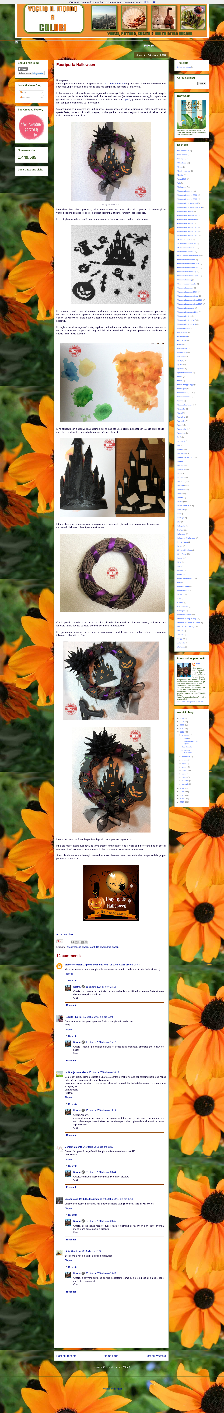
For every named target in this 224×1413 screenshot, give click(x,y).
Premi (179, 582)
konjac (179, 546)
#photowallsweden (184, 373)
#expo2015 (181, 179)
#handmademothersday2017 (189, 276)
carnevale (181, 477)
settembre (186, 757)
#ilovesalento (182, 336)
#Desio (180, 167)
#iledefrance (182, 332)
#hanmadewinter (184, 328)
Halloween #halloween (107, 947)
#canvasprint (182, 155)
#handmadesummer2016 (187, 292)
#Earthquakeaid (183, 171)
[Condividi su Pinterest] (86, 942)
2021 (182, 722)
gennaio (185, 784)
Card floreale (186, 747)
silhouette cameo (184, 615)
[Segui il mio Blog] (23, 70)
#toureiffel (181, 409)
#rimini (179, 381)
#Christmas (181, 163)
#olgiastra (181, 356)
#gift (179, 183)
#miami (180, 344)
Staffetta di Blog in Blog (186, 619)
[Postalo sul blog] (76, 942)
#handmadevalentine (185, 308)
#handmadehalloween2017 (188, 268)
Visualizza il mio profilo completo (190, 702)
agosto (185, 760)
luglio (184, 763)
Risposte (72, 980)
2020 (182, 725)
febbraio (185, 781)
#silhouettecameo (184, 397)
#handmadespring (184, 280)
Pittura (179, 574)
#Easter (180, 175)
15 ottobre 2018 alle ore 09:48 (98, 1017)
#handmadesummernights (187, 296)
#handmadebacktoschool (187, 203)
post (127, 99)
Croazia (180, 498)
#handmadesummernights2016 (189, 300)
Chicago (180, 485)
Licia (67, 1251)
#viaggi (180, 425)
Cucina (180, 502)
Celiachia (180, 481)
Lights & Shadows (184, 550)
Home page (111, 1355)
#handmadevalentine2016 (187, 312)
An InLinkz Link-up (65, 934)
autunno (180, 449)
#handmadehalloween (78, 947)
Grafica (180, 530)
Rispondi (69, 973)
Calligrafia (181, 469)
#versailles (181, 421)
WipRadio (181, 647)
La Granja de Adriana (76, 1072)
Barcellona (181, 453)
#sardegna (181, 389)
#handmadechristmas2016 (188, 231)
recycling (180, 594)
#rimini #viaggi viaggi (185, 385)
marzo (184, 777)
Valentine (181, 631)
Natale (179, 558)
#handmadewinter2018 (186, 324)
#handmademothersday (186, 272)
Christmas (181, 490)
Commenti (26, 97)
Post (24, 93)
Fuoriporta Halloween (186, 751)
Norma (76, 986)
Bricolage (181, 465)
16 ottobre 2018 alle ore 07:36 (98, 1147)
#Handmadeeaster (184, 239)
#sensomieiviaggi (184, 393)
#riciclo (180, 377)
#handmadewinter (184, 316)
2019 (182, 729)
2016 (182, 792)
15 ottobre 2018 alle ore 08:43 (125, 964)
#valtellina (181, 417)
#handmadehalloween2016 (188, 264)
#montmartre (182, 348)
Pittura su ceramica (184, 578)
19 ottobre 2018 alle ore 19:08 (118, 1199)
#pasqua (180, 369)
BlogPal (180, 461)
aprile (184, 774)
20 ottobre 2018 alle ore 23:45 (101, 1221)
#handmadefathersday (186, 252)
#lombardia (181, 340)
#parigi (180, 360)
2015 (182, 795)
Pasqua (180, 570)
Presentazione (183, 586)
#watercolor (181, 429)
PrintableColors (183, 590)
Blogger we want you (185, 457)
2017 (182, 788)
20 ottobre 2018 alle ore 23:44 (101, 1172)
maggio (185, 770)
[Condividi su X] (79, 942)
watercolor (181, 643)
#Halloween (182, 187)
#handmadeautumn (185, 191)
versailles (180, 635)
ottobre (185, 738)
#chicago (180, 159)
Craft (92, 947)
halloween (181, 534)
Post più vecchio (155, 1355)
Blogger (118, 1388)
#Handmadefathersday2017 (188, 256)
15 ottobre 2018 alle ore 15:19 (101, 1110)
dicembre (186, 735)
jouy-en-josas (182, 542)
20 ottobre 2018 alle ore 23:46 (101, 1273)
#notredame (182, 352)
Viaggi (179, 639)
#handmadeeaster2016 (186, 243)
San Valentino (182, 607)
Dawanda (181, 510)
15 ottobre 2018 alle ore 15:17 (101, 1042)
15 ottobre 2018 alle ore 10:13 (104, 1072)
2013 (182, 802)
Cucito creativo (183, 506)
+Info (146, 2)
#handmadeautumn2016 (187, 195)
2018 (182, 732)
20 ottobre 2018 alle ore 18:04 (86, 1251)
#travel (180, 413)
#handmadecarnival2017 (187, 215)
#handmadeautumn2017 (187, 199)
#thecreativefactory (184, 405)
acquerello (181, 441)
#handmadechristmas (185, 223)
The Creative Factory (114, 83)
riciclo (179, 598)
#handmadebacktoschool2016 (189, 207)
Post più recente (66, 1355)
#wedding (181, 433)
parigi (179, 566)
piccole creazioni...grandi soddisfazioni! (86, 964)
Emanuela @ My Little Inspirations (83, 1199)
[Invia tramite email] (72, 942)
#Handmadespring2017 (186, 284)
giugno (185, 767)
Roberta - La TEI (73, 1017)
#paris (179, 364)
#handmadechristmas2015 (188, 227)
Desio (179, 514)
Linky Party (181, 554)
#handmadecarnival (185, 211)
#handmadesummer (185, 288)
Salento (180, 602)
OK (154, 2)
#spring (180, 401)
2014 (182, 799)
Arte (178, 445)
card (179, 473)
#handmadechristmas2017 (188, 235)
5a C (179, 437)
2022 (182, 718)
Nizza (179, 562)
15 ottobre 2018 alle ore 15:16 (101, 986)
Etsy (179, 522)
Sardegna (181, 611)
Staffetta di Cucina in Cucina (188, 623)
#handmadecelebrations (187, 219)
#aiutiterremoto (183, 151)
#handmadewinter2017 (186, 320)
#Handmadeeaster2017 (186, 248)
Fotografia (181, 526)
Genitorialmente (73, 1147)
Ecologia (180, 518)
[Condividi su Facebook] (82, 942)
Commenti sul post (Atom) (116, 1367)
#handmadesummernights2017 (189, 304)
